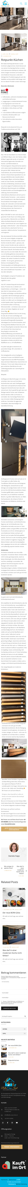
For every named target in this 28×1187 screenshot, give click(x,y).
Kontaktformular (10, 824)
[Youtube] (17, 1123)
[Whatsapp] (3, 1123)
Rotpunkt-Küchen (13, 1060)
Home (4, 19)
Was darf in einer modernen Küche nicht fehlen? (12, 953)
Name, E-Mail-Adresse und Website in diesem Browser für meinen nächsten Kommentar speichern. (12, 1003)
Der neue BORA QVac (11, 912)
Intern (5, 1029)
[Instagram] (12, 1123)
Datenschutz (12, 1179)
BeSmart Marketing (21, 1184)
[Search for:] (14, 1016)
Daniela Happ (14, 54)
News (10, 19)
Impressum (4, 1179)
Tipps (3, 49)
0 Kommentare (7, 56)
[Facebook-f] (7, 1123)
